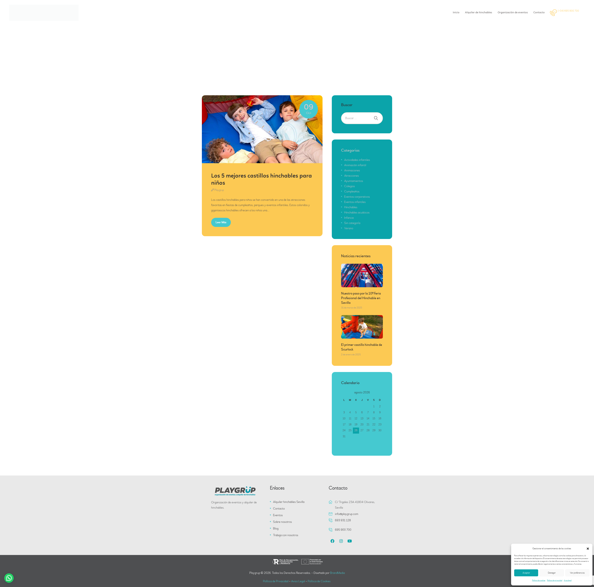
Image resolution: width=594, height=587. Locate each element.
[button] (587, 548)
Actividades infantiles (357, 160)
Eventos (278, 515)
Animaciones (352, 170)
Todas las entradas (282, 58)
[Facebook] (332, 541)
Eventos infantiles (355, 202)
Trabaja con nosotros (285, 535)
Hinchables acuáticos (357, 212)
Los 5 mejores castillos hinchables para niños (261, 179)
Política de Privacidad (275, 581)
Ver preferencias (577, 572)
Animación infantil (355, 165)
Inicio (264, 58)
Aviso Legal (298, 581)
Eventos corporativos (357, 197)
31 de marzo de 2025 (351, 307)
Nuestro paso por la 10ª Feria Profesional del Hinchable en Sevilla (361, 298)
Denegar (552, 572)
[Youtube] (349, 541)
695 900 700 (343, 530)
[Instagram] (341, 541)
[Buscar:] (362, 118)
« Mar (345, 445)
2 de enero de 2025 (351, 354)
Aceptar (526, 572)
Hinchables (350, 207)
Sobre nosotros (282, 522)
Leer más (221, 222)
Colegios (349, 186)
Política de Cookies (319, 581)
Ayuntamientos (353, 181)
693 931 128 (343, 520)
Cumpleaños (351, 191)
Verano (348, 228)
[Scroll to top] (583, 576)
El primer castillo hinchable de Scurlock (361, 347)
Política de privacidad (554, 580)
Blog (275, 528)
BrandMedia (337, 573)
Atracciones (351, 176)
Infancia (349, 218)
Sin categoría (352, 223)
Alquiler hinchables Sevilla (288, 502)
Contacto (279, 508)
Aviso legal (568, 580)
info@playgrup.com (346, 514)
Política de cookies (538, 580)
